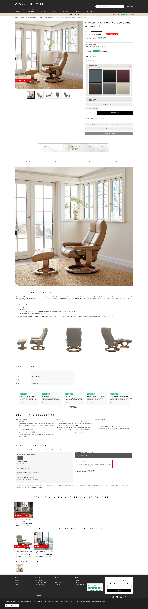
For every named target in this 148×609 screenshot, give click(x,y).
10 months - (81, 455)
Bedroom (43, 11)
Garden (54, 11)
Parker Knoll (58, 582)
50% (26, 458)
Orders (77, 580)
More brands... (58, 586)
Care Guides (78, 586)
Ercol (56, 580)
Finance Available (109, 133)
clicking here (101, 601)
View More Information (109, 128)
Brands (78, 11)
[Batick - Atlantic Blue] (95, 76)
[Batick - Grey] (109, 89)
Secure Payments (39, 584)
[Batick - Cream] (123, 89)
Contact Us (78, 591)
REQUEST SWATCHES (109, 104)
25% (20, 458)
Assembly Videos (39, 580)
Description (29, 162)
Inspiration (17, 584)
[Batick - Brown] (95, 89)
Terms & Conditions (40, 586)
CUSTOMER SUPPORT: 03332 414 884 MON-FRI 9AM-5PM (120, 0)
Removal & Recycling (40, 582)
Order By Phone (121, 124)
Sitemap (37, 591)
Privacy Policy (38, 588)
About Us (17, 580)
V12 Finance (38, 595)
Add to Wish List (93, 108)
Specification (59, 162)
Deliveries (77, 582)
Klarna (36, 593)
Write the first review (96, 31)
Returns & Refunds (80, 584)
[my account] (128, 6)
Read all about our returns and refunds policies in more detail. (114, 428)
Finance (118, 162)
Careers (17, 586)
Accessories (66, 11)
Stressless (57, 584)
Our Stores (17, 582)
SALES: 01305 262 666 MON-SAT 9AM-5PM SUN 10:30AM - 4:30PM (29, 0)
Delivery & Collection (89, 162)
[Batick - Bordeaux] (123, 76)
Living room (31, 11)
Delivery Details (97, 124)
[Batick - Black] (109, 76)
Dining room (18, 11)
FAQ (76, 588)
